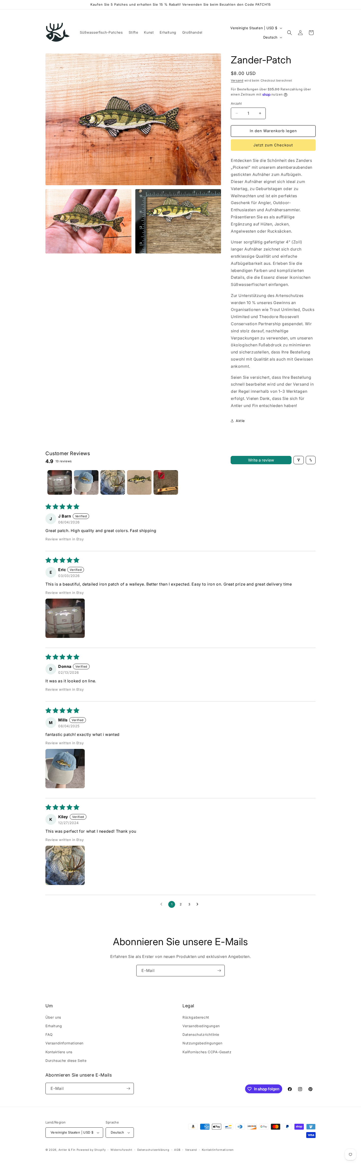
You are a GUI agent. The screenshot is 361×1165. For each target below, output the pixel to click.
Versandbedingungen (201, 1026)
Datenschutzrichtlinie (200, 1034)
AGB (177, 1149)
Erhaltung (53, 1026)
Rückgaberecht (195, 1017)
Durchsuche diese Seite (65, 1060)
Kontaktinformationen (218, 1149)
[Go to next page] (199, 904)
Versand (237, 80)
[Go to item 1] (59, 482)
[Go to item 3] (112, 482)
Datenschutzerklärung (153, 1149)
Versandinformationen (64, 1043)
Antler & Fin (67, 1149)
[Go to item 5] (165, 482)
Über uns (53, 1017)
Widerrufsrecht (121, 1149)
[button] (289, 32)
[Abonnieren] (219, 970)
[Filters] (298, 460)
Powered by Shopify (91, 1149)
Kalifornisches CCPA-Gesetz (207, 1052)
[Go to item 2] (86, 482)
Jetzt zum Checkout (273, 145)
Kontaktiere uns (58, 1052)
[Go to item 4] (139, 482)
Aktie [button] (240, 421)
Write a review (261, 460)
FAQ (49, 1034)
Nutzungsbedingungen (202, 1043)
